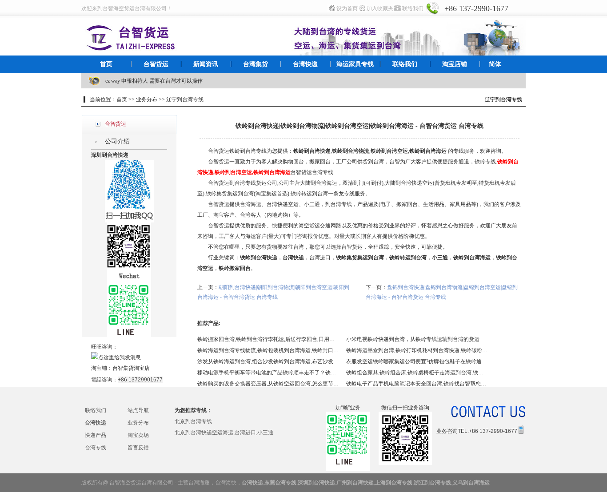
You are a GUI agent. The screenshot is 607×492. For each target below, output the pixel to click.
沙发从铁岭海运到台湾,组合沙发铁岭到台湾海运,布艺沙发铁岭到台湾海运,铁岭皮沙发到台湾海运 (268, 361)
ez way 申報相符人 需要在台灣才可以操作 (154, 81)
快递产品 (95, 435)
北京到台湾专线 (193, 421)
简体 (495, 64)
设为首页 (347, 8)
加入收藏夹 (380, 8)
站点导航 (138, 410)
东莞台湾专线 (280, 483)
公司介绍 (117, 141)
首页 (106, 64)
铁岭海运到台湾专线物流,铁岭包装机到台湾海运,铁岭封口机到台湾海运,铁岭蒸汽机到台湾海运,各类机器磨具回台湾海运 (268, 350)
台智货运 (156, 64)
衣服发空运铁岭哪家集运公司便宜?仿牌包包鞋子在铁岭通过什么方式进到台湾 (417, 361)
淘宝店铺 (454, 64)
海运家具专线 (355, 64)
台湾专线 (95, 447)
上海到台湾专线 (393, 483)
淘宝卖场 (138, 435)
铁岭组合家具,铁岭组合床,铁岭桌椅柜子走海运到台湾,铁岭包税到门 (417, 372)
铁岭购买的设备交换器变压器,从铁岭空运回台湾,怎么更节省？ (268, 384)
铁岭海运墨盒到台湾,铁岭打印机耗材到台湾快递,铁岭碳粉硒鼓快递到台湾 (417, 350)
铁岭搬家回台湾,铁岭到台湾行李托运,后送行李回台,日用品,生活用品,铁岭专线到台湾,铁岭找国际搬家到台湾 (268, 339)
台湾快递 (305, 64)
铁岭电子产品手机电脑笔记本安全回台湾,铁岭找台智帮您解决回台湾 (417, 384)
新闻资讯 (205, 64)
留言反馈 (138, 447)
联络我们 (412, 8)
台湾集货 (255, 64)
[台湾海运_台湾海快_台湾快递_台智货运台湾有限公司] (131, 36)
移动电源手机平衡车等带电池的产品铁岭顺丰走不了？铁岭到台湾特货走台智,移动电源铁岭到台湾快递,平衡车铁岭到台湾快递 (268, 372)
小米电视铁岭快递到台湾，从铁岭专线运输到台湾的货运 (412, 339)
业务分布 (138, 423)
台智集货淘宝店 (131, 368)
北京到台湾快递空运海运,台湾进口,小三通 (224, 432)
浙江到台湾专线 (432, 483)
